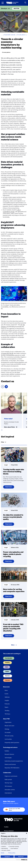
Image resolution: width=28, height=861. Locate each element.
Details (2, 852)
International (8, 793)
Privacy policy (11, 852)
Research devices (9, 754)
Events (6, 693)
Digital (7, 671)
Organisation (8, 722)
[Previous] (2, 386)
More (12, 645)
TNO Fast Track (8, 783)
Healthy (7, 662)
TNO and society (9, 736)
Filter (2, 442)
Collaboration (7, 772)
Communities (8, 739)
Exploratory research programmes (14, 761)
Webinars (7, 697)
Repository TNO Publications (12, 767)
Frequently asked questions (12, 742)
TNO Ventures (8, 786)
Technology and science (10, 747)
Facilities (7, 751)
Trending (7, 710)
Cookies (6, 826)
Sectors (7, 676)
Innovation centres (10, 789)
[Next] (6, 386)
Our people (8, 732)
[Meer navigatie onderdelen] (26, 9)
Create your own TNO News (14, 809)
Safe (6, 667)
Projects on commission (11, 776)
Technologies (8, 757)
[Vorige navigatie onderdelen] (2, 9)
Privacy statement (9, 830)
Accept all (7, 856)
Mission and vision (9, 725)
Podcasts (7, 704)
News (6, 690)
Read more (8, 487)
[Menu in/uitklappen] (2, 2)
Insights (7, 700)
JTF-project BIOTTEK (6, 353)
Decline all (20, 856)
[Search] (25, 2)
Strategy (7, 729)
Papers (6, 707)
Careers (7, 680)
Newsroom (6, 687)
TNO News (7, 714)
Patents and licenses (10, 764)
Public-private (8, 779)
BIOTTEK (16, 8)
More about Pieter (9, 427)
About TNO (6, 719)
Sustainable (8, 658)
